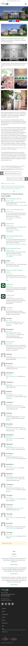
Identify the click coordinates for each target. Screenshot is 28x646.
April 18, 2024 (9, 286)
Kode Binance (10, 223)
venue (20, 187)
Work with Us (5, 631)
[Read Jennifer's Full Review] (14, 574)
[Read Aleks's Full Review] (14, 564)
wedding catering (4, 188)
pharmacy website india (21, 357)
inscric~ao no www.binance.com (15, 209)
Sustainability (5, 614)
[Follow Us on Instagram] (9, 603)
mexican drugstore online (11, 478)
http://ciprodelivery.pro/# (11, 517)
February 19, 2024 (10, 262)
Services (4, 608)
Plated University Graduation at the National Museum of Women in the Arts (11, 174)
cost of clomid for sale (10, 528)
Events (6, 183)
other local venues (5, 167)
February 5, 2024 (10, 238)
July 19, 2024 (9, 343)
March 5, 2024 (9, 274)
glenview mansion (20, 186)
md (5, 187)
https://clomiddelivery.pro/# (12, 499)
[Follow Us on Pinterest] (12, 603)
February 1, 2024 (10, 225)
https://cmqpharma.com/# (11, 334)
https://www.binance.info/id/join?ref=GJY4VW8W (16, 205)
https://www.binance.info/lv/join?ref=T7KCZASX (16, 244)
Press (3, 626)
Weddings (13, 183)
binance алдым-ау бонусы (13, 248)
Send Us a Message (5, 595)
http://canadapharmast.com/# (12, 467)
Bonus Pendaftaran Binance (13, 198)
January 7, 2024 (9, 200)
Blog (3, 629)
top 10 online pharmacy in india (19, 385)
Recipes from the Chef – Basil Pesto (15, 179)
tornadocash (9, 307)
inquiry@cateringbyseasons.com (8, 594)
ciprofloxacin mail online (18, 508)
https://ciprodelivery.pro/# (11, 536)
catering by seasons (13, 186)
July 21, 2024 (9, 466)
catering (7, 186)
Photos (3, 620)
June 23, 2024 (9, 309)
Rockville (8, 187)
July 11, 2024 (9, 320)
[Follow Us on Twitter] (2, 603)
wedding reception (11, 188)
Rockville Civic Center (14, 187)
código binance (10, 342)
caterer (4, 186)
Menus (3, 611)
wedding (23, 187)
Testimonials (4, 623)
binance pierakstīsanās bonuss (14, 236)
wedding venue (18, 188)
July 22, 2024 (9, 516)
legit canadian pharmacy (20, 367)
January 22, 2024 (10, 211)
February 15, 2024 (10, 250)
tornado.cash (9, 284)
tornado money (10, 295)
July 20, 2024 (9, 356)
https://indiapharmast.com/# (12, 376)
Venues (9, 183)
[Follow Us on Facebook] (5, 603)
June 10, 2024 (9, 297)
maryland (2, 187)
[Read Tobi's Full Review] (14, 585)
